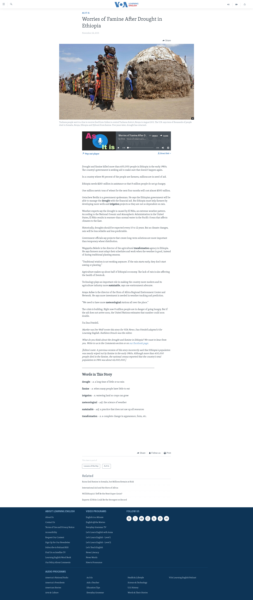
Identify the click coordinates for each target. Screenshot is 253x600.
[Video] (237, 5)
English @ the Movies (95, 522)
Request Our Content (54, 538)
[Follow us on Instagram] (147, 518)
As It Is (85, 13)
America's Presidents (55, 583)
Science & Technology (137, 583)
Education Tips (93, 588)
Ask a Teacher (93, 583)
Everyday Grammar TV (96, 527)
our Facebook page (138, 343)
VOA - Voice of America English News (138, 139)
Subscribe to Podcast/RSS (57, 548)
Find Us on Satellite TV (55, 553)
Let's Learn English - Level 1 (98, 538)
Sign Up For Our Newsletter (57, 543)
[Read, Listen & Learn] (245, 5)
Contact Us (50, 522)
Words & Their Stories (138, 593)
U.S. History (133, 588)
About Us (49, 517)
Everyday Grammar (95, 593)
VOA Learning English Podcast (182, 578)
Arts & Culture (52, 593)
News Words (91, 558)
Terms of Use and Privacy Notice (59, 527)
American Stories (53, 588)
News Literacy (92, 553)
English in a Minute (94, 517)
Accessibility (51, 533)
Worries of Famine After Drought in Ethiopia (141, 135)
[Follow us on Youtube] (141, 518)
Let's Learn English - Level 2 (98, 543)
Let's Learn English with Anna (99, 533)
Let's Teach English (94, 548)
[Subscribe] (166, 518)
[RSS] (154, 518)
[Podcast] (160, 518)
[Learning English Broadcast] (229, 5)
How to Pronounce (94, 563)
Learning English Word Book (58, 558)
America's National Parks (56, 578)
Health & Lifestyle (136, 578)
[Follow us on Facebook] (129, 518)
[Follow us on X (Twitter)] (135, 518)
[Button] (166, 40)
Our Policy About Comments (57, 563)
